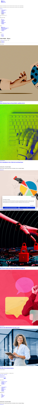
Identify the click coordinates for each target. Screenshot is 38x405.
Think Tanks (3, 1)
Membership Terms (2, 375)
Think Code (2, 40)
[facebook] (4, 378)
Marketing (2, 13)
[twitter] (2, 378)
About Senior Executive (4, 28)
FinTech (2, 11)
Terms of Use (5, 374)
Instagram (2, 35)
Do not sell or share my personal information (11, 207)
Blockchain (2, 19)
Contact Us (2, 30)
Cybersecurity (3, 10)
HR (1, 397)
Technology (2, 23)
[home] (3, 4)
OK (27, 207)
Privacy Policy (1, 374)
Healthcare (2, 21)
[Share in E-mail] (3, 41)
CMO (2, 394)
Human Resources (3, 12)
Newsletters (3, 27)
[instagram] (5, 378)
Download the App (3, 29)
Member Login (4, 2)
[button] (19, 16)
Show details (32, 205)
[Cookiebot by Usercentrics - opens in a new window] (32, 196)
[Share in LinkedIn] (2, 41)
